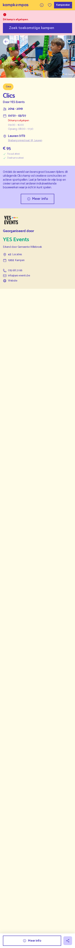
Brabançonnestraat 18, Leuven (25, 140)
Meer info (40, 199)
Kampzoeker (63, 5)
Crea (8, 87)
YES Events (17, 102)
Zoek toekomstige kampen (31, 28)
